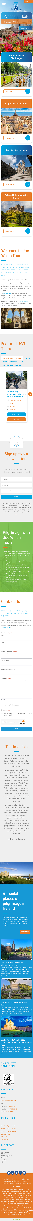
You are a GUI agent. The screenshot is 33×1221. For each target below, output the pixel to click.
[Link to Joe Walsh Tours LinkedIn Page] (20, 1173)
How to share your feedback (9, 1131)
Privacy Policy (6, 1179)
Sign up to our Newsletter (8, 1128)
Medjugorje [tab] (13, 361)
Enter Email (4, 654)
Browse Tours (9, 91)
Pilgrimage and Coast (23, 301)
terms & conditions (9, 715)
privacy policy (25, 713)
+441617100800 (13, 1109)
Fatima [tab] (5, 361)
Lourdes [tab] (27, 358)
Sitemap (17, 1181)
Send (16, 729)
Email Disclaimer (8, 1181)
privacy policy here (5, 627)
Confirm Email (5, 660)
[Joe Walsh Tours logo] (16, 6)
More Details (16, 414)
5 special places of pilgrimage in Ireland (14, 901)
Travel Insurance (26, 1183)
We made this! (17, 1219)
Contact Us (30, 1212)
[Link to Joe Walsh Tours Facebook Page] (9, 1173)
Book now (16, 419)
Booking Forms (5, 1134)
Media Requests (14, 1183)
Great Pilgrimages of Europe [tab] (12, 365)
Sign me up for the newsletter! (12, 705)
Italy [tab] (22, 361)
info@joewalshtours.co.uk (8, 1100)
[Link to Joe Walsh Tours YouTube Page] (24, 1173)
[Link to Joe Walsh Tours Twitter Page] (12, 1173)
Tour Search (27, 1)
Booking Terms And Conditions (20, 1179)
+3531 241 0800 (10, 1112)
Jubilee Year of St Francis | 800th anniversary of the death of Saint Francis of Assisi (16, 1042)
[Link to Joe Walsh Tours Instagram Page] (16, 1173)
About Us (24, 1181)
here (16, 514)
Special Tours (7, 293)
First (2, 635)
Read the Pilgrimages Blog (8, 1126)
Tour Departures (16, 1186)
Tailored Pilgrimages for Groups (16, 196)
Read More (25, 28)
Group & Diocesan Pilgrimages (16, 57)
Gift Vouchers (5, 1137)
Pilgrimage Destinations (16, 103)
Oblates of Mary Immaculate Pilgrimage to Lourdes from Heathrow (16, 394)
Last (2, 642)
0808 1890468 (12, 1106)
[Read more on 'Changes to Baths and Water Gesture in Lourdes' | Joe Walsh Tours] (16, 988)
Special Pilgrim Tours (16, 150)
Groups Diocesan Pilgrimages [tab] (12, 358)
